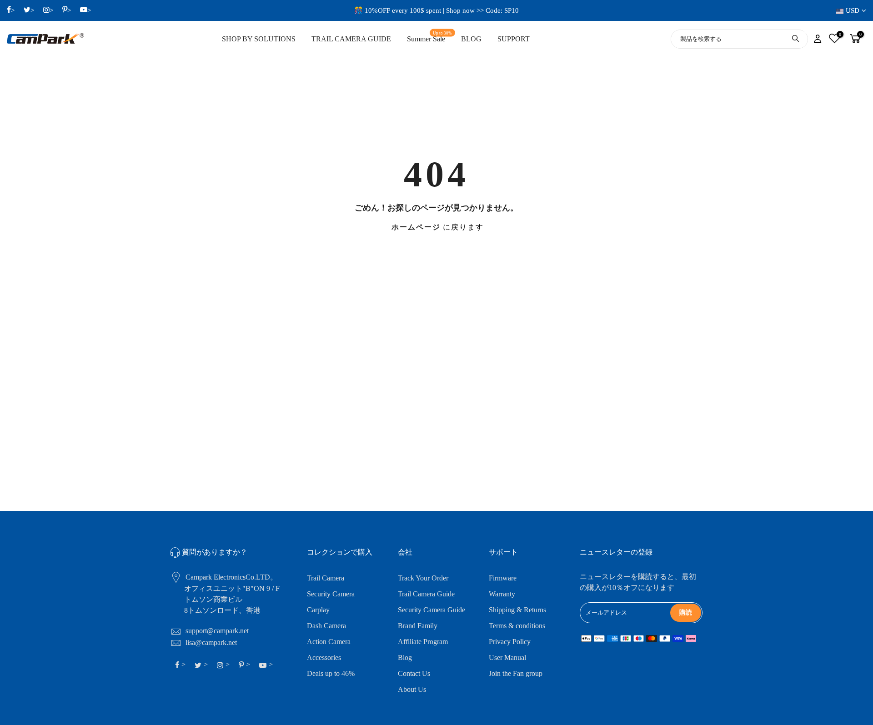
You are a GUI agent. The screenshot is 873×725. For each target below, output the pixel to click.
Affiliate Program (423, 641)
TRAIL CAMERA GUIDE (351, 39)
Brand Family (417, 626)
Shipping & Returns (517, 610)
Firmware (503, 578)
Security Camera (331, 594)
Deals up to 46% (331, 673)
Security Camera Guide (431, 610)
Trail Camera (325, 578)
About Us (412, 689)
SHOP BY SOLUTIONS (259, 39)
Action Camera (329, 641)
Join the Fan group (515, 673)
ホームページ (416, 227)
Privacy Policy (510, 641)
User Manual (507, 657)
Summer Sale (429, 37)
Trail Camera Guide (426, 594)
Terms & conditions (517, 626)
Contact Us (414, 673)
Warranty (502, 594)
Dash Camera (326, 626)
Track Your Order (423, 578)
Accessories (324, 657)
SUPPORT (513, 39)
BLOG (471, 39)
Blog (405, 657)
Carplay (318, 610)
